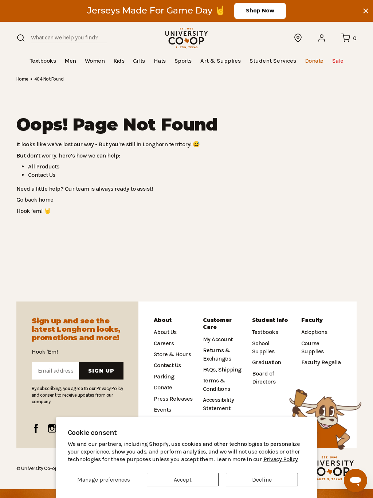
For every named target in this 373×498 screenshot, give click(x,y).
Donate (163, 387)
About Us (165, 332)
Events (162, 409)
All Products (42, 166)
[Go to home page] (186, 38)
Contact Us (41, 174)
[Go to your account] (322, 38)
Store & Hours (171, 354)
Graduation (265, 354)
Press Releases (173, 399)
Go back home (34, 199)
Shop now (260, 10)
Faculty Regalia (320, 362)
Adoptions (313, 332)
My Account (217, 339)
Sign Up (101, 370)
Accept (183, 479)
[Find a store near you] (298, 38)
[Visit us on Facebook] (36, 428)
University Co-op (38, 468)
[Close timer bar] (366, 11)
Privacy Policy (233, 459)
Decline (262, 479)
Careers (163, 343)
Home (22, 78)
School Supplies (272, 343)
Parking (163, 376)
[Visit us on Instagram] (52, 428)
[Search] (20, 38)
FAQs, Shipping (222, 369)
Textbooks (264, 332)
